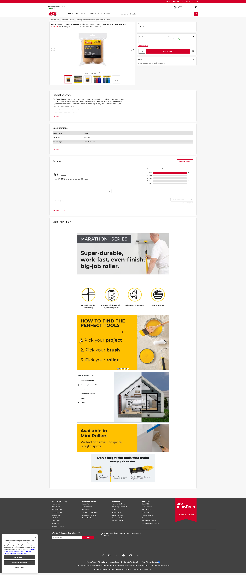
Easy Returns (86, 509)
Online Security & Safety (89, 515)
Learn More (182, 515)
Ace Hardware (54, 20)
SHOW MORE (57, 117)
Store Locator (195, 1)
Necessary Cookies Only (19, 562)
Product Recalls (87, 518)
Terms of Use (91, 562)
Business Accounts (178, 1)
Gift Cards (55, 518)
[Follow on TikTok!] (138, 555)
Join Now (191, 515)
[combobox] (183, 199)
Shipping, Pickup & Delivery (90, 512)
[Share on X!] (116, 555)
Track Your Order (87, 507)
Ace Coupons (56, 521)
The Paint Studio (57, 512)
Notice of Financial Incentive (16, 551)
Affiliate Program (117, 512)
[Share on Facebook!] (103, 555)
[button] (159, 14)
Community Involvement (119, 507)
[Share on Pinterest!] (123, 555)
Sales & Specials (147, 507)
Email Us (148, 569)
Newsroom (145, 512)
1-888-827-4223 (138, 569)
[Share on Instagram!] (109, 555)
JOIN (88, 537)
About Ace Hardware (118, 504)
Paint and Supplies (67, 20)
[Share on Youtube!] (130, 555)
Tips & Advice (146, 504)
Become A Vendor (117, 521)
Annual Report (146, 518)
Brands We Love (57, 509)
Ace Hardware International (150, 523)
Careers (114, 509)
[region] (20, 553)
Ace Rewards (168, 1)
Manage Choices (20, 567)
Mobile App (55, 523)
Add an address (143, 45)
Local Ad (187, 1)
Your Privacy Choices (150, 562)
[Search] (196, 14)
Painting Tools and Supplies (86, 20)
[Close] (35, 537)
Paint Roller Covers (103, 20)
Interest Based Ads (116, 562)
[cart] (196, 7)
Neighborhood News (148, 515)
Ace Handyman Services (149, 521)
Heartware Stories (117, 518)
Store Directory (56, 515)
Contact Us (85, 504)
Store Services (146, 509)
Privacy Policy (102, 562)
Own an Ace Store (117, 515)
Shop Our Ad (56, 507)
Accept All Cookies (19, 557)
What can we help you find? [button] (129, 14)
